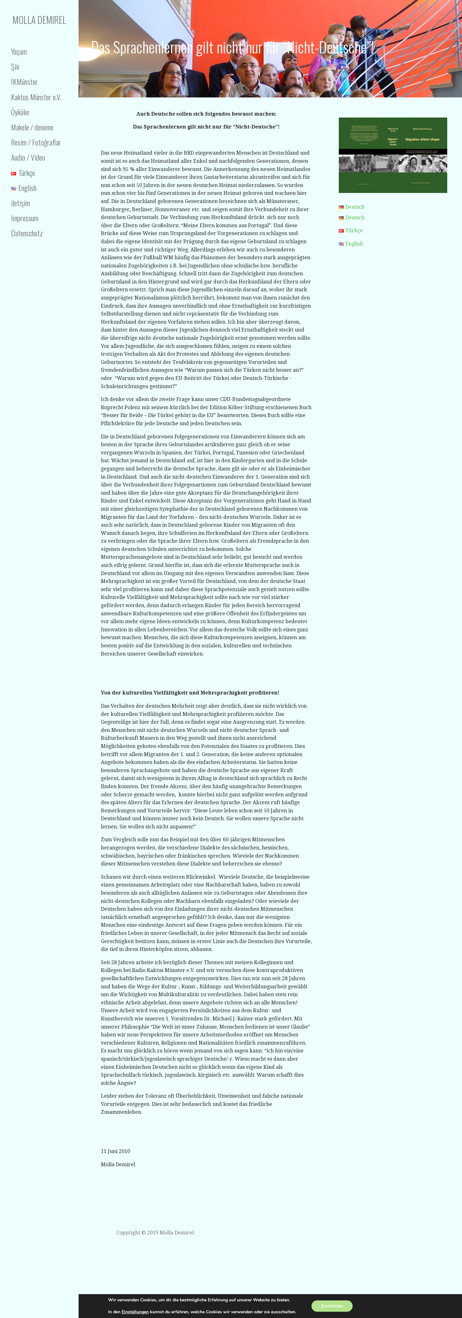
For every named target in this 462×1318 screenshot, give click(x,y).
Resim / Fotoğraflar (36, 142)
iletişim (20, 202)
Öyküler (20, 112)
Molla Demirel (39, 20)
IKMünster (24, 81)
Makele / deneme (32, 127)
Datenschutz (27, 233)
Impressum (24, 217)
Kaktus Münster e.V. (36, 96)
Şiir (15, 66)
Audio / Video (28, 157)
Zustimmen (332, 1306)
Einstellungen (135, 1312)
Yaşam (19, 51)
